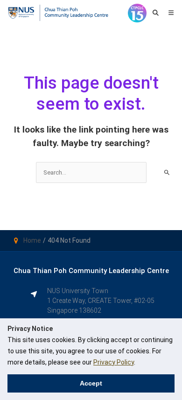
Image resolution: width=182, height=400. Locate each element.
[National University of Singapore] (21, 13)
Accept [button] (91, 383)
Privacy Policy (113, 362)
